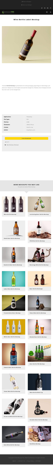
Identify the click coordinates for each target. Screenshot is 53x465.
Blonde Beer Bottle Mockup (38, 337)
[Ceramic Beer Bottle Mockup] (39, 408)
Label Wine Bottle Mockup (12, 289)
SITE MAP (38, 461)
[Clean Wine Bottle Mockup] (13, 381)
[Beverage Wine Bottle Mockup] (39, 255)
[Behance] (47, 8)
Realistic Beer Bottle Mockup (13, 265)
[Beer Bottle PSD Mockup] (39, 352)
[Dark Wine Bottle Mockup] (13, 434)
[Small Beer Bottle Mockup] (13, 228)
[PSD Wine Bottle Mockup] (39, 230)
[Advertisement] (26, 75)
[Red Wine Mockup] (39, 434)
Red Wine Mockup (35, 444)
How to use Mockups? (27, 5)
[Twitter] (41, 8)
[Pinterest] (44, 8)
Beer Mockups (10, 144)
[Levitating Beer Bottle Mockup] (39, 204)
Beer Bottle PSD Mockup (37, 364)
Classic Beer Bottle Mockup (12, 367)
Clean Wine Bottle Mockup (12, 391)
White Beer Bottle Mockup (12, 337)
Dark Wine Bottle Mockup (12, 445)
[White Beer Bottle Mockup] (13, 327)
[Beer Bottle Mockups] (39, 279)
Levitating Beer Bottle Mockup (39, 214)
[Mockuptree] (8, 12)
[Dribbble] (50, 8)
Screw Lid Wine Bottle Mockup (13, 416)
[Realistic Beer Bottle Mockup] (13, 255)
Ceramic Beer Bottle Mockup (39, 419)
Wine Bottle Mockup (10, 214)
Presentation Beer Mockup (12, 313)
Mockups (16, 144)
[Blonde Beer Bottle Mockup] (39, 327)
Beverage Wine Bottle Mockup (39, 265)
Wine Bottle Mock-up (36, 392)
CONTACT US (21, 461)
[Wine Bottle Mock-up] (39, 382)
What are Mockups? (27, 1)
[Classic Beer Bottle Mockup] (13, 354)
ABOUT (14, 461)
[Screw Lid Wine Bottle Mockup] (13, 406)
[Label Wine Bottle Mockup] (13, 279)
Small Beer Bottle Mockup (12, 238)
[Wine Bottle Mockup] (13, 204)
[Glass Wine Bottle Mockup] (39, 303)
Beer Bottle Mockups (36, 288)
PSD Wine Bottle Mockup (37, 241)
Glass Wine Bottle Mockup (38, 313)
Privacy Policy (30, 461)
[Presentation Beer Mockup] (13, 303)
